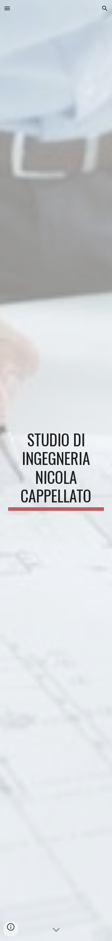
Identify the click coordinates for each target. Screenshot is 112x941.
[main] (56, 471)
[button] (7, 8)
